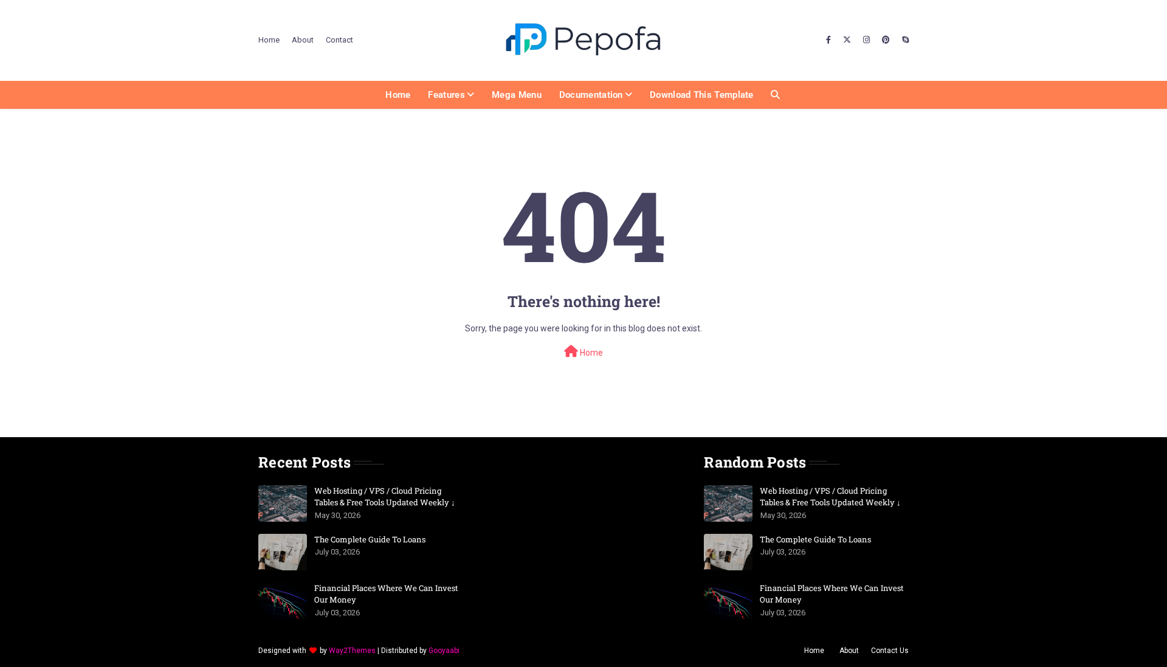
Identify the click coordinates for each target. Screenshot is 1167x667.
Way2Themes (352, 650)
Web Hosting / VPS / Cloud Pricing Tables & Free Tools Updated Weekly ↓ (384, 496)
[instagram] (866, 40)
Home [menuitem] (397, 94)
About (303, 39)
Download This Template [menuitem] (702, 94)
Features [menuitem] (446, 94)
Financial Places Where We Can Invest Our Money (386, 594)
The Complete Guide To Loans (369, 539)
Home (269, 39)
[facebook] (828, 40)
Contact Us (890, 650)
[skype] (904, 40)
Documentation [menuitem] (591, 94)
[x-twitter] (847, 40)
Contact (339, 39)
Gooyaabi (444, 650)
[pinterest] (886, 40)
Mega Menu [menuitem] (517, 94)
